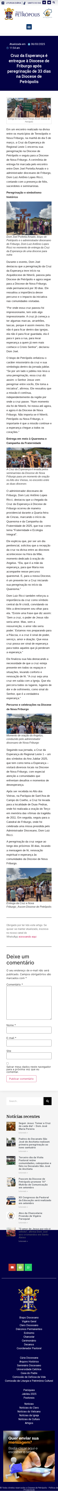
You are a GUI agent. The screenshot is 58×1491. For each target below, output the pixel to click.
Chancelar (29, 1336)
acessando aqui (27, 936)
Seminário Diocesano (29, 1365)
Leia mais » (23, 1133)
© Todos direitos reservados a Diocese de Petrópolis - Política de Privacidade (29, 1489)
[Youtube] (49, 2)
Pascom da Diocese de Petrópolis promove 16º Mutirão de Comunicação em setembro (33, 1183)
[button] (29, 26)
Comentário (14, 984)
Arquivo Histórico (29, 1361)
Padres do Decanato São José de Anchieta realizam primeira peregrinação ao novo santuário (34, 1143)
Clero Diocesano (29, 1325)
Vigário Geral (29, 1321)
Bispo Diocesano (29, 1317)
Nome (11, 1025)
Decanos (29, 1344)
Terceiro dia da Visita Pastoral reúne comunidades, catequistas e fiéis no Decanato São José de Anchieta (35, 1163)
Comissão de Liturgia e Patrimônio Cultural (29, 1380)
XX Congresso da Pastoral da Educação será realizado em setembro (35, 1200)
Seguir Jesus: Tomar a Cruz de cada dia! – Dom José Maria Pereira (35, 1126)
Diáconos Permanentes (29, 1329)
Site (8, 1051)
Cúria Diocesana (29, 1357)
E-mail (11, 1038)
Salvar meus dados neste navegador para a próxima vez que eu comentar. (28, 1069)
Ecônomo (29, 1332)
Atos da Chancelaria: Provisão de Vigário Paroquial (31, 1216)
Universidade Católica (29, 1369)
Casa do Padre (29, 1373)
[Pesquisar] (48, 1101)
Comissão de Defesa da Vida (29, 1376)
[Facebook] (44, 2)
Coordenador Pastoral (29, 1348)
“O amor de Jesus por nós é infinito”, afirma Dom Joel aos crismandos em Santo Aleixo (35, 1233)
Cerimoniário (29, 1340)
